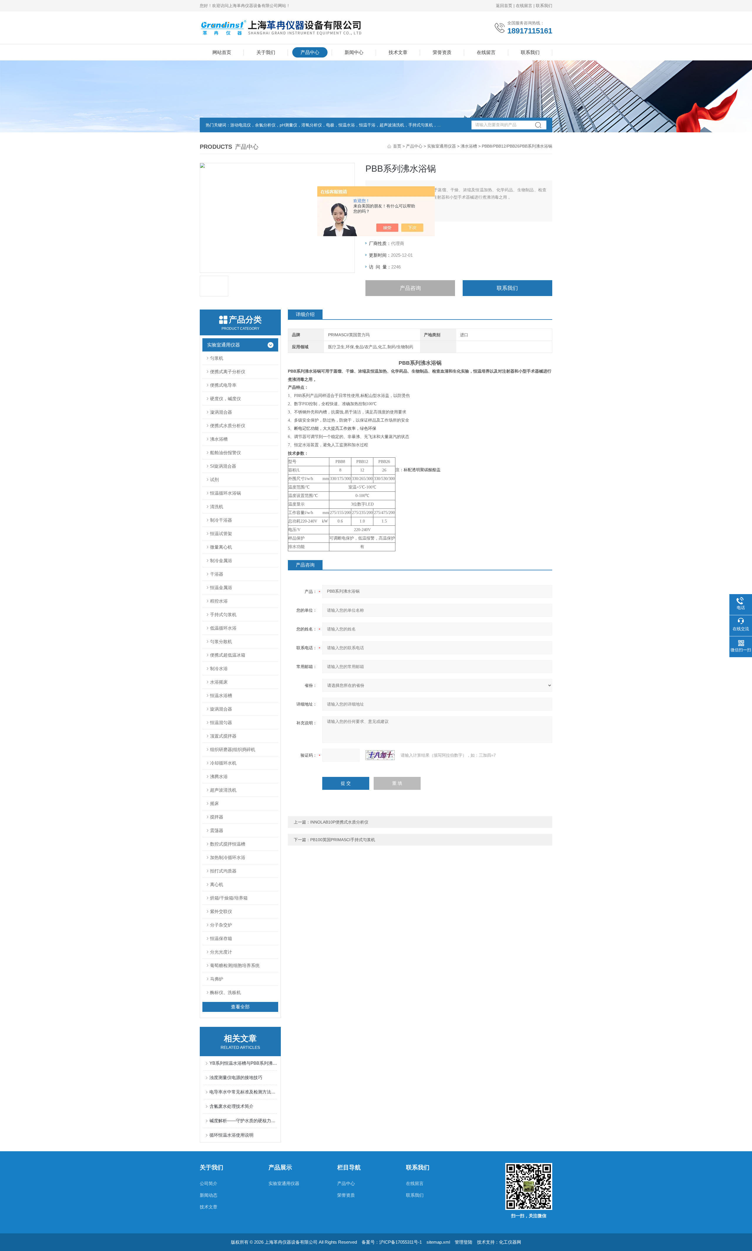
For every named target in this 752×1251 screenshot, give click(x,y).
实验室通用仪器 (441, 146)
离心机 (216, 884)
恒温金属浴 (221, 587)
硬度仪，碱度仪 (225, 398)
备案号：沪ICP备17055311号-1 (392, 1242)
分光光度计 (221, 951)
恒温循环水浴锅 (225, 493)
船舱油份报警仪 (225, 452)
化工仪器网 (510, 1242)
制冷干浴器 (221, 520)
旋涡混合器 (221, 708)
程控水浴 (219, 601)
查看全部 (240, 1006)
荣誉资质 (442, 52)
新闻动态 (208, 1195)
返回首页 (504, 5)
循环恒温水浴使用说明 (231, 1134)
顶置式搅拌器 (223, 735)
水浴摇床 (219, 681)
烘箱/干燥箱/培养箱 (229, 897)
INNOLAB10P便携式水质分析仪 (339, 822)
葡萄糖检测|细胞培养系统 (235, 965)
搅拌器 (216, 816)
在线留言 (524, 5)
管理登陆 (463, 1242)
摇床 (214, 803)
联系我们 (544, 5)
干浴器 (216, 574)
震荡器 (216, 830)
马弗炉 (216, 978)
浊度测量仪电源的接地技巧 (235, 1077)
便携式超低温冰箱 (227, 654)
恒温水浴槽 (221, 695)
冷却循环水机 (223, 762)
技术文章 (398, 52)
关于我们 (265, 52)
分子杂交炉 (221, 924)
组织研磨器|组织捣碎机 (232, 749)
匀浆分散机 (221, 641)
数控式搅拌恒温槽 (227, 843)
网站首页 (221, 52)
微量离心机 (221, 547)
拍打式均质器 (223, 870)
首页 (397, 146)
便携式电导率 (223, 385)
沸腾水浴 (219, 776)
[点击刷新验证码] (380, 755)
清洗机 (216, 506)
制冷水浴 (219, 668)
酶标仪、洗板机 (225, 992)
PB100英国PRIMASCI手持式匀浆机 (342, 839)
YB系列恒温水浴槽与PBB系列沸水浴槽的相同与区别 (243, 1063)
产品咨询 (410, 288)
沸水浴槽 (469, 146)
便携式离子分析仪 (227, 371)
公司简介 (208, 1183)
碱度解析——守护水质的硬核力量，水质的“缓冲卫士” (243, 1120)
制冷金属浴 (221, 560)
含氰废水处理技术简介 (231, 1106)
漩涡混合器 (221, 412)
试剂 (214, 479)
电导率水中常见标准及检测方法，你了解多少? (243, 1091)
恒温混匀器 (221, 722)
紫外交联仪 (221, 911)
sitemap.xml (438, 1242)
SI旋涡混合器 (223, 466)
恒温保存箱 (221, 938)
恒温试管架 (221, 533)
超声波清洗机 (223, 789)
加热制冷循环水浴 (227, 857)
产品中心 (310, 52)
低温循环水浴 (223, 628)
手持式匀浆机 (223, 614)
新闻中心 (354, 52)
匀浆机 (216, 358)
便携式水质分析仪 (227, 425)
